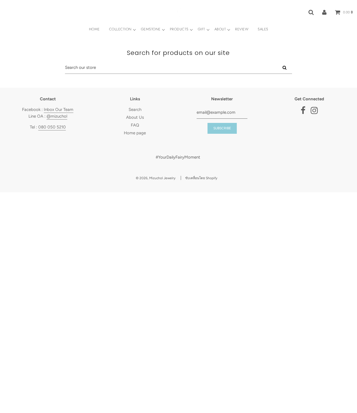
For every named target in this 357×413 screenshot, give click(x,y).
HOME (94, 29)
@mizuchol (57, 116)
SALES (263, 29)
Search (135, 109)
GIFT (201, 29)
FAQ (135, 125)
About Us (135, 117)
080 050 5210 (52, 127)
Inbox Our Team (58, 109)
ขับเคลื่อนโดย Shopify (201, 178)
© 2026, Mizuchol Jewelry (155, 178)
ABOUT (220, 29)
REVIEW (242, 29)
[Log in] (324, 12)
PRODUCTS (179, 29)
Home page (135, 132)
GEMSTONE (151, 29)
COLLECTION (120, 29)
